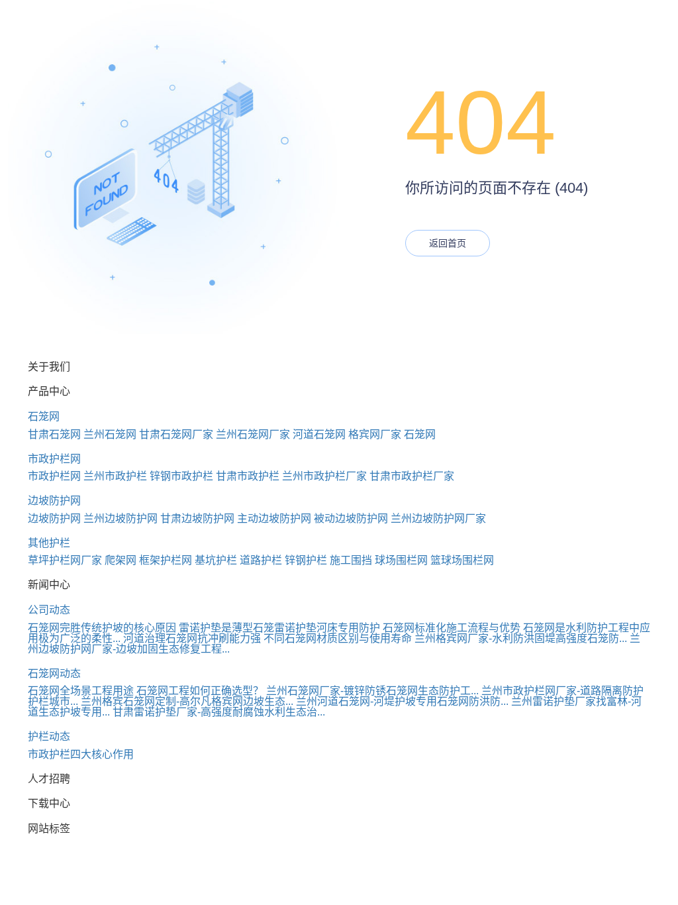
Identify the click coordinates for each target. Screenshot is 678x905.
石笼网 (44, 416)
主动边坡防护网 (274, 518)
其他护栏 (49, 543)
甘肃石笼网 (54, 434)
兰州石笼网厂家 (253, 434)
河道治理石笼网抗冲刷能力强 (192, 638)
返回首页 (447, 243)
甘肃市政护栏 (247, 476)
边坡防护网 (54, 500)
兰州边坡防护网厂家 (438, 518)
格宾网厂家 (374, 434)
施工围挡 (351, 560)
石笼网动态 (54, 673)
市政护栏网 (54, 458)
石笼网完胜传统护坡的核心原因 (102, 627)
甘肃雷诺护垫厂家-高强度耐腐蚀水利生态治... (219, 712)
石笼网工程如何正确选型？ (200, 690)
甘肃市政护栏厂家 (411, 476)
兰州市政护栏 (115, 476)
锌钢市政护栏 (181, 476)
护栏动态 (49, 736)
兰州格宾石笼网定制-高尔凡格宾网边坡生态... (187, 701)
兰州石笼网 (109, 434)
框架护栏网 (165, 560)
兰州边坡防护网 (120, 518)
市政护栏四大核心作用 (81, 754)
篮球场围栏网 (462, 560)
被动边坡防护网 (351, 518)
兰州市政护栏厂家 (324, 476)
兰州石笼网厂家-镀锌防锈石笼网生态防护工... (372, 690)
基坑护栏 (216, 560)
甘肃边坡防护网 (197, 518)
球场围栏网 (401, 560)
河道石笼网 (319, 434)
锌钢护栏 (306, 560)
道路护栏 (261, 560)
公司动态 (49, 609)
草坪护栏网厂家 (65, 560)
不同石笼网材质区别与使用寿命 (338, 638)
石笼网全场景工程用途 (81, 690)
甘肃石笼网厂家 (176, 434)
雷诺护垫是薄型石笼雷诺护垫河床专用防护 (279, 627)
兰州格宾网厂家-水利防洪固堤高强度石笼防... (520, 638)
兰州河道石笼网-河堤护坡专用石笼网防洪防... (402, 701)
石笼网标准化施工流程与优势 (451, 627)
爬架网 (120, 560)
